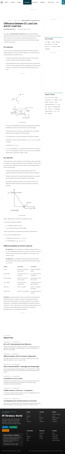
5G (45, 42)
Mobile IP (50, 113)
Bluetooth (58, 42)
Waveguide (47, 48)
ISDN (49, 97)
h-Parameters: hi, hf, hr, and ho (13, 378)
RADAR (54, 46)
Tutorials (41, 412)
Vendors (54, 412)
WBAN (56, 97)
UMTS (49, 44)
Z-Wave (53, 42)
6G (40, 416)
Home (5, 20)
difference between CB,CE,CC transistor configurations (20, 356)
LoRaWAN (29, 421)
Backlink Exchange (56, 440)
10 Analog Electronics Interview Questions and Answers (20, 401)
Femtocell (56, 99)
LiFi (56, 104)
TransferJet (47, 99)
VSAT (46, 109)
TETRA (55, 102)
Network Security (49, 111)
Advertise (41, 436)
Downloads (41, 433)
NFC (46, 106)
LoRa (59, 104)
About (53, 433)
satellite (58, 46)
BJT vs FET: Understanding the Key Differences (17, 344)
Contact (41, 438)
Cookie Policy (55, 436)
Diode (49, 109)
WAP (46, 113)
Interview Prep (15, 398)
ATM (53, 97)
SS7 (53, 109)
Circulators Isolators (56, 414)
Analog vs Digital (17, 20)
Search (40, 434)
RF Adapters (54, 421)
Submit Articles (55, 438)
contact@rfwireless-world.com (9, 444)
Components (15, 354)
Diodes (53, 416)
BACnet (46, 102)
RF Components (16, 342)
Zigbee (48, 42)
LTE (52, 44)
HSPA (60, 99)
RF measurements (56, 106)
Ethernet (51, 102)
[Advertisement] (32, 13)
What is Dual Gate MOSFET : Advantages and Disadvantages (21, 366)
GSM (46, 44)
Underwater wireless (49, 104)
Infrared (49, 106)
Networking (57, 109)
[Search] (63, 2)
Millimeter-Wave (55, 417)
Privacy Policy (55, 434)
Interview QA (7, 398)
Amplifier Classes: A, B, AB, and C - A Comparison (18, 390)
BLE (52, 99)
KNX (58, 111)
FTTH (55, 111)
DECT (46, 97)
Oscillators (54, 419)
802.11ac (47, 46)
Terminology (9, 20)
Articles (28, 412)
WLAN (55, 44)
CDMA (28, 438)
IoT (51, 46)
